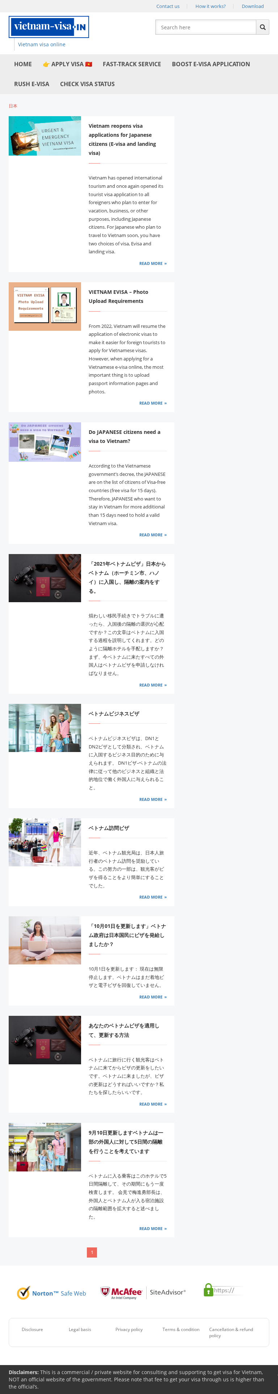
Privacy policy (129, 1329)
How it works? (210, 6)
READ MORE (151, 263)
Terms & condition (181, 1329)
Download (253, 6)
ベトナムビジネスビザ (114, 713)
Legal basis (80, 1329)
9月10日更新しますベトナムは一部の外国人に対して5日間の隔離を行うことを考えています (126, 1141)
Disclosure (32, 1329)
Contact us (168, 6)
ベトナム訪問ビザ (109, 827)
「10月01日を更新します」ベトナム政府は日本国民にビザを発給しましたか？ (127, 934)
